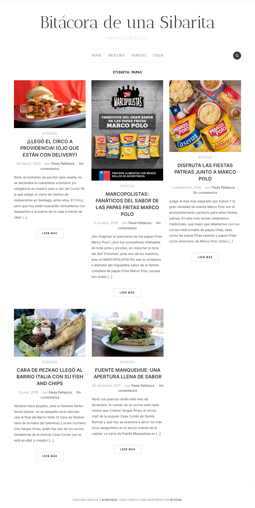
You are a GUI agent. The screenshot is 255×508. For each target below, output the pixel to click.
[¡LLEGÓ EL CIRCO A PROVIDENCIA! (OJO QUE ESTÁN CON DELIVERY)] (50, 104)
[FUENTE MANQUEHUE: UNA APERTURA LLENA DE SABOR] (128, 332)
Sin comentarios (205, 193)
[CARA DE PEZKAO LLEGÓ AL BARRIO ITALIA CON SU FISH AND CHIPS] (50, 333)
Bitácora (116, 55)
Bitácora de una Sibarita (127, 22)
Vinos (158, 55)
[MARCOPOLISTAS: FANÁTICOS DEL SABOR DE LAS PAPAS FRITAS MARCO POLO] (127, 130)
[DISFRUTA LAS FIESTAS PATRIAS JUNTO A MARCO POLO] (205, 116)
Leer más (49, 233)
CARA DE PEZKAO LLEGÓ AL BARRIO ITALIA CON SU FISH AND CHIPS (50, 376)
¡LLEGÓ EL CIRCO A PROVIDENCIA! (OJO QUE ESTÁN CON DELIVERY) (49, 148)
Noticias (138, 55)
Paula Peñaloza (62, 163)
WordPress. (110, 499)
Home (97, 55)
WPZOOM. (176, 499)
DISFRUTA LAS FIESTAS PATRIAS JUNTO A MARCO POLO (205, 172)
